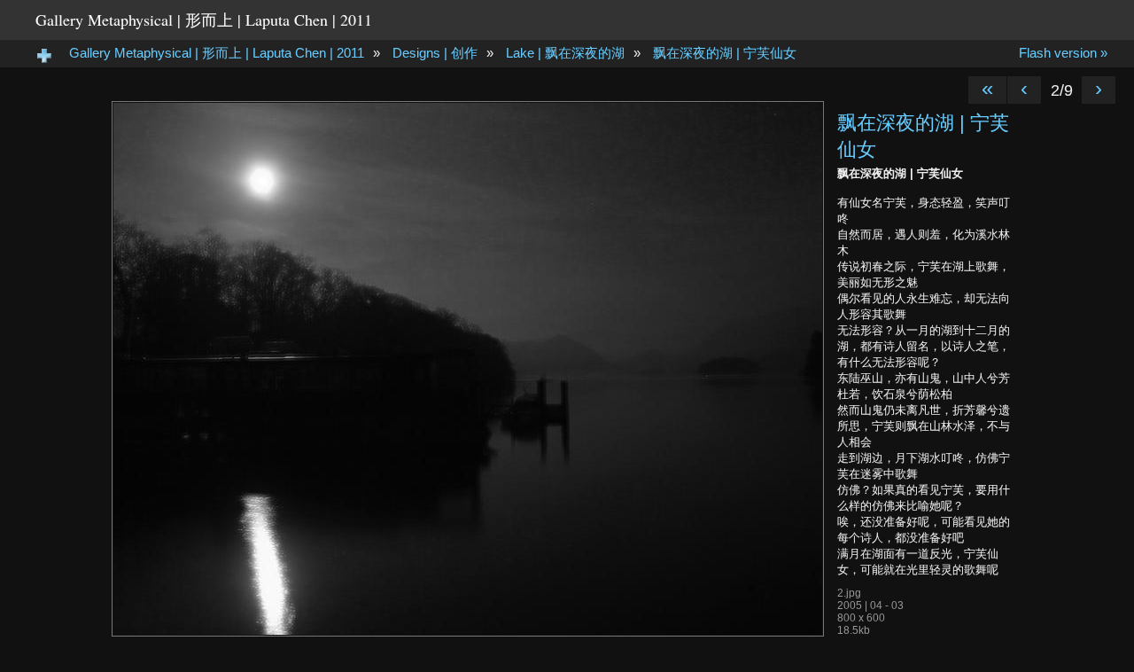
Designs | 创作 (435, 52)
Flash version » (1063, 52)
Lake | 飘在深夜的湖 (565, 52)
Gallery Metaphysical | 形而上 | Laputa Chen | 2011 (203, 19)
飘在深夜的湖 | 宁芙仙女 (724, 52)
